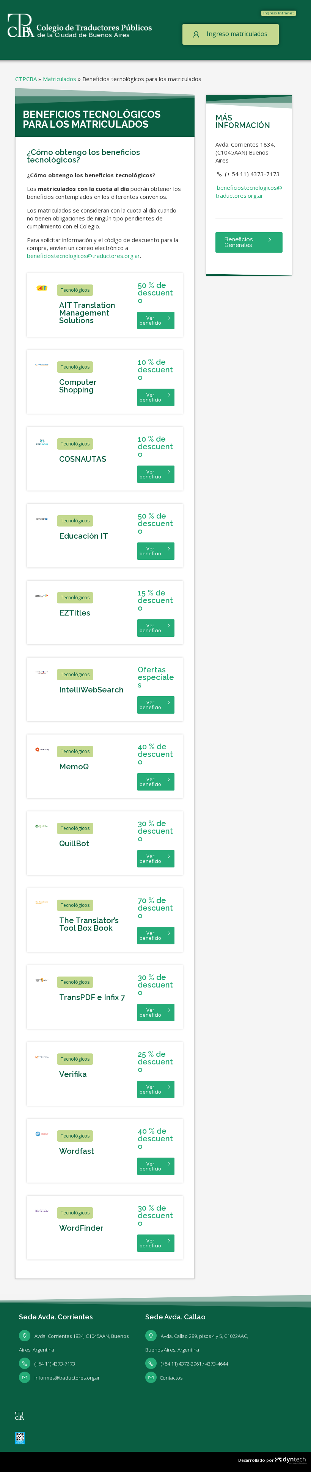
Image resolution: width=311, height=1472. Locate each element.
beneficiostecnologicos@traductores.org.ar (83, 255)
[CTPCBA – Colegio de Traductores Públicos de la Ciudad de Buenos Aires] (80, 24)
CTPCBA (26, 79)
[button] (278, 13)
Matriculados (59, 79)
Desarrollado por (256, 1460)
